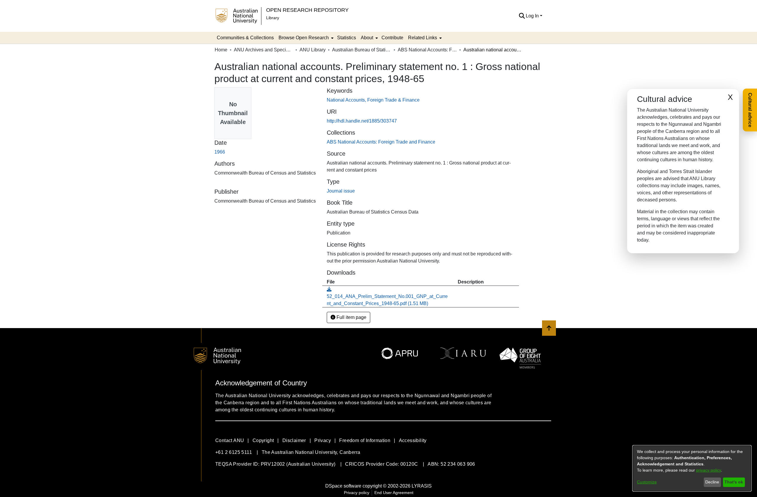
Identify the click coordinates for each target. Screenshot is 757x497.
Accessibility (413, 440)
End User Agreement (393, 492)
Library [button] (272, 17)
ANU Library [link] (313, 49)
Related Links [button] (422, 37)
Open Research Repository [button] (307, 10)
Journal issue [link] (341, 190)
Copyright (263, 440)
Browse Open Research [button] (304, 37)
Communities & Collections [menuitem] (245, 37)
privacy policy (708, 470)
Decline (712, 482)
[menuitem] (305, 38)
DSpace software (343, 485)
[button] (521, 15)
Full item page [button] (350, 317)
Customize (647, 482)
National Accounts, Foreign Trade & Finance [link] (373, 99)
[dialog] (692, 468)
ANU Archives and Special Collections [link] (263, 49)
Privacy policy (356, 492)
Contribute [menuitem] (392, 37)
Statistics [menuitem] (346, 37)
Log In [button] (533, 15)
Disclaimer (294, 440)
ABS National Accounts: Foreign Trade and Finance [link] (427, 49)
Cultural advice (750, 110)
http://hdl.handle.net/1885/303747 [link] (362, 120)
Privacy (322, 440)
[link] (381, 141)
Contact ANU (229, 440)
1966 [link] (219, 151)
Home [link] (221, 49)
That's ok (733, 482)
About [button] (367, 37)
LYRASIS (422, 485)
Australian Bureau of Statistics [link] (361, 49)
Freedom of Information (364, 440)
